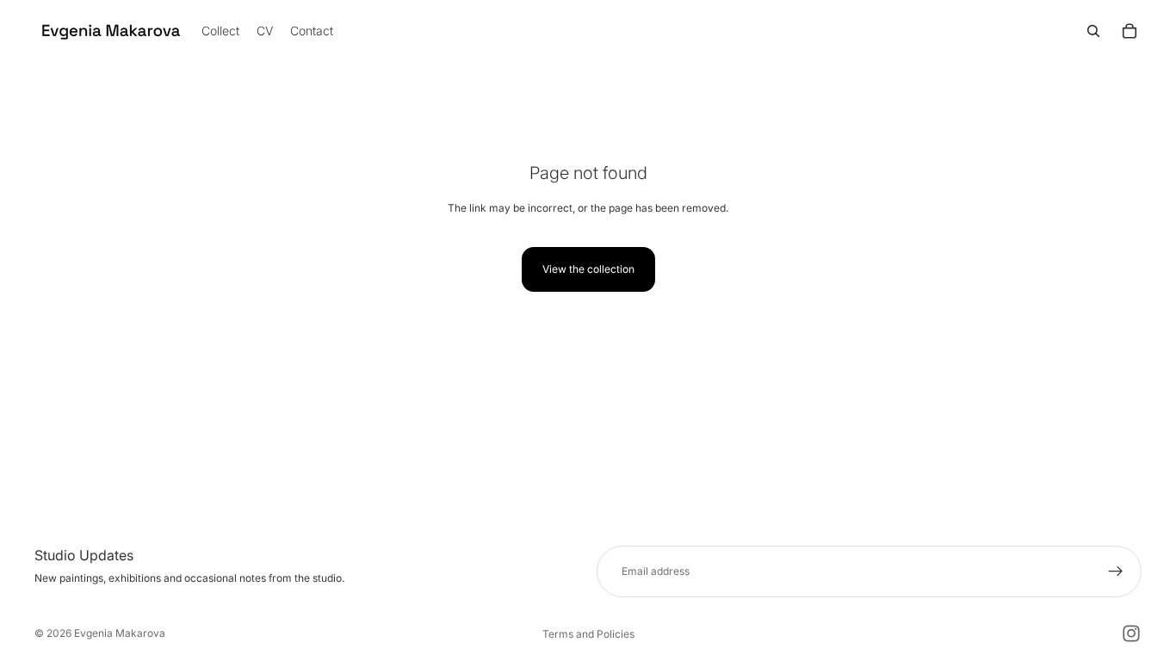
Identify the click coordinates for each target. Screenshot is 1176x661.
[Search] (1093, 31)
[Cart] (1129, 31)
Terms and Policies (588, 633)
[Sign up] (1116, 571)
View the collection (588, 269)
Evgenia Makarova (119, 633)
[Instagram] (1131, 633)
